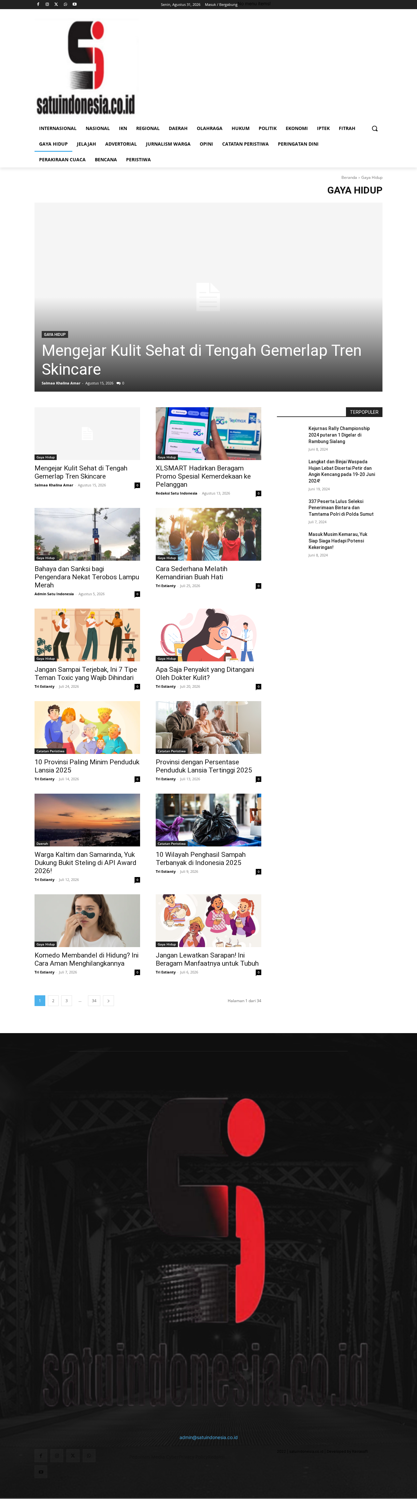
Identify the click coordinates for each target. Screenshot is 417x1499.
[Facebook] (38, 4)
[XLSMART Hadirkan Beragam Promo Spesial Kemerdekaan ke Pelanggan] (208, 433)
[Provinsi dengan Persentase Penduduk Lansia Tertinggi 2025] (208, 727)
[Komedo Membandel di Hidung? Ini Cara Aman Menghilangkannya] (87, 920)
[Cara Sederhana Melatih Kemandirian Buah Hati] (208, 534)
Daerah (42, 843)
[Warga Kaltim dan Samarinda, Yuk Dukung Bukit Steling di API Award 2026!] (87, 820)
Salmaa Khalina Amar (61, 383)
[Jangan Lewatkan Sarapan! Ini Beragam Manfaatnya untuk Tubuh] (208, 920)
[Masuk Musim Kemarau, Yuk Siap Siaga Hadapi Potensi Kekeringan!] (293, 542)
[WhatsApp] (65, 4)
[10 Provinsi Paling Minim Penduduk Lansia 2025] (87, 727)
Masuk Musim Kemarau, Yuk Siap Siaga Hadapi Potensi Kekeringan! (338, 541)
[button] (374, 128)
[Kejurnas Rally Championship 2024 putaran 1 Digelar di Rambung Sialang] (293, 436)
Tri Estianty (166, 585)
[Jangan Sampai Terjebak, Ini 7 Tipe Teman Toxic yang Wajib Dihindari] (87, 635)
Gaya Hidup (55, 334)
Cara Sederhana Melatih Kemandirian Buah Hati (191, 573)
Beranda (349, 177)
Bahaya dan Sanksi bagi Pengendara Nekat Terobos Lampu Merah (87, 577)
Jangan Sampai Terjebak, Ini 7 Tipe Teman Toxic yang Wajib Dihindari (86, 674)
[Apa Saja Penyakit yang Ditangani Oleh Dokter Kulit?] (208, 635)
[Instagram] (47, 4)
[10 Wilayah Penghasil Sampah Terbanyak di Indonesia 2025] (208, 820)
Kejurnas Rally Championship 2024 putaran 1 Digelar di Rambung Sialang (339, 435)
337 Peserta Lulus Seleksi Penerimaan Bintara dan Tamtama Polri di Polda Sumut (341, 508)
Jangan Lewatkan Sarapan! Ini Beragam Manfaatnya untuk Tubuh (207, 959)
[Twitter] (56, 4)
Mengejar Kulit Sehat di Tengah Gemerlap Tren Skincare (81, 472)
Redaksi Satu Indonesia (176, 493)
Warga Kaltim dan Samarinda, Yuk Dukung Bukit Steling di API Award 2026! (86, 863)
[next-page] (108, 1000)
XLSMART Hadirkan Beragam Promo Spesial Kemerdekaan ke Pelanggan (203, 476)
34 (94, 1000)
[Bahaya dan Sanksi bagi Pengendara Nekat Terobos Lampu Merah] (87, 534)
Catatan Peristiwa (50, 751)
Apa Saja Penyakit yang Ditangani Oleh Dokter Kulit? (205, 674)
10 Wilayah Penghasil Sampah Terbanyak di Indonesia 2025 (201, 859)
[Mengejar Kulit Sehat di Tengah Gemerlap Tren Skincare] (208, 297)
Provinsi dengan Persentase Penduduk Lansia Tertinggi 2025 (204, 766)
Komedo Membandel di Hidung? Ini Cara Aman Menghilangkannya (86, 959)
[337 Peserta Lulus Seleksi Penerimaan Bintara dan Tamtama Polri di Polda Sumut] (293, 509)
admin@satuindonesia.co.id (209, 1437)
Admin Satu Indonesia (54, 593)
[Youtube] (74, 4)
